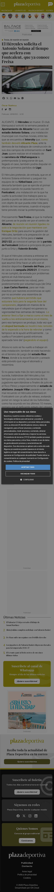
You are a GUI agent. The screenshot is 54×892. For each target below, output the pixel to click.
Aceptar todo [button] (27, 467)
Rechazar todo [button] (28, 474)
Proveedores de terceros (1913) (16, 437)
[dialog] (27, 446)
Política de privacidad (21, 461)
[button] (27, 479)
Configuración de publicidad (25, 455)
